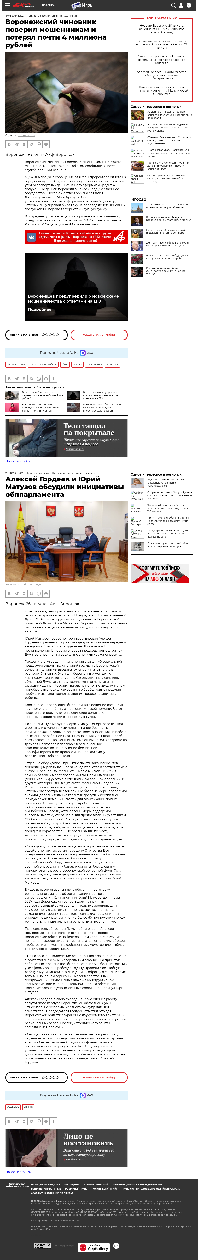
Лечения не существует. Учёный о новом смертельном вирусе (167, 545)
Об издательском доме (45, 1184)
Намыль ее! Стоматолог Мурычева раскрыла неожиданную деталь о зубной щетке (168, 127)
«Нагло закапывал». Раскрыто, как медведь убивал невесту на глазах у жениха (169, 153)
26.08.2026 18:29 (14, 473)
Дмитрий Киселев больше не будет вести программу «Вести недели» (167, 244)
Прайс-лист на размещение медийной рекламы (151, 1189)
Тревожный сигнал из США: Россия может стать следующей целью (167, 206)
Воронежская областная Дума (23, 584)
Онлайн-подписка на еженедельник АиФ (138, 1184)
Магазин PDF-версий (96, 1184)
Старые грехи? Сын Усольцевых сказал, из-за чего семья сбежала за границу (169, 178)
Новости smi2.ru (18, 461)
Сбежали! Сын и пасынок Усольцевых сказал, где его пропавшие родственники (170, 140)
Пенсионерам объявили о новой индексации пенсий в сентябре (166, 231)
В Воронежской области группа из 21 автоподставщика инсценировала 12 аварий (102, 407)
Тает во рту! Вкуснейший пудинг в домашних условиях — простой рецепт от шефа (168, 165)
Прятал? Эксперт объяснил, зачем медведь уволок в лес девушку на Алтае (168, 520)
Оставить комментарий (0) (99, 335)
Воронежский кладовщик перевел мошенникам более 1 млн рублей (42, 395)
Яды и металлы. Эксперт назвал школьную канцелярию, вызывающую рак (166, 482)
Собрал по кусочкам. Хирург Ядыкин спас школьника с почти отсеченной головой (169, 495)
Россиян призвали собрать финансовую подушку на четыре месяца (165, 271)
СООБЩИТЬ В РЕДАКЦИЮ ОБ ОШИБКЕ (52, 1193)
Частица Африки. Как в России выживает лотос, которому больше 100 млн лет (168, 508)
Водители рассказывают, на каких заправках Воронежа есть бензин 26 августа (162, 44)
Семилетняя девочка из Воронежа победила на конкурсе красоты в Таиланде (161, 60)
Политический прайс (104, 1189)
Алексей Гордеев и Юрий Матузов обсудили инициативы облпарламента (161, 75)
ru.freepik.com (26, 135)
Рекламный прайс (76, 1189)
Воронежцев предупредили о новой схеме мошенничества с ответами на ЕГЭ (73, 299)
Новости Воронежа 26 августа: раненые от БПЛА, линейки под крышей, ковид (161, 29)
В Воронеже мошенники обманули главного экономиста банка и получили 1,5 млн (41, 407)
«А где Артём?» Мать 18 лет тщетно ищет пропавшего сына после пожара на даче (168, 533)
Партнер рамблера (64, 1245)
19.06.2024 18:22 (14, 15)
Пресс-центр (71, 1184)
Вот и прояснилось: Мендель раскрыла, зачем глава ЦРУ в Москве (168, 218)
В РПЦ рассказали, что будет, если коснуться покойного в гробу (167, 257)
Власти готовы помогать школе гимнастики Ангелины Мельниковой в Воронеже (161, 91)
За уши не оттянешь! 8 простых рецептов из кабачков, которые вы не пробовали (169, 114)
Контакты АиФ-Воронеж (46, 1189)
